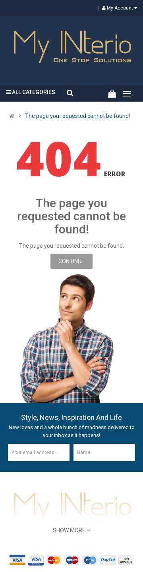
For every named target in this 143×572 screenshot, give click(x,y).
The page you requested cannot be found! (77, 116)
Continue (71, 261)
